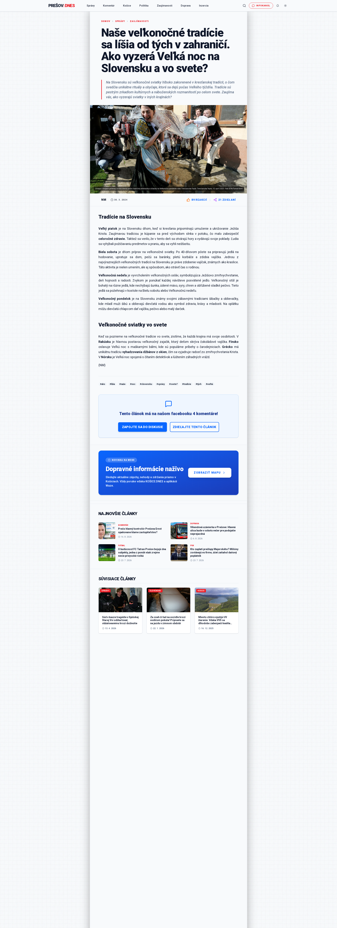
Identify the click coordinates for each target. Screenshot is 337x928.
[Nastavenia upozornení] (278, 5)
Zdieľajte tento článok (194, 427)
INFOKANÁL (263, 5)
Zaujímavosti (164, 5)
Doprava (186, 5)
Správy (91, 5)
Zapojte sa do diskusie (142, 427)
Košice (127, 5)
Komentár (109, 5)
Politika (143, 5)
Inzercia (204, 5)
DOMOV (105, 21)
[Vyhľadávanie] (244, 5)
